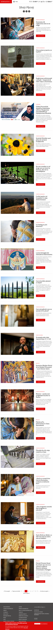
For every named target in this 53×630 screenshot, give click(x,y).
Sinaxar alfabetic (23, 614)
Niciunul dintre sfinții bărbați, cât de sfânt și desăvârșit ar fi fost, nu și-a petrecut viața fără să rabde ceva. (43, 542)
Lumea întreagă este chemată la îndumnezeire (44, 253)
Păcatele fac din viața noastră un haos (43, 451)
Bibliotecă (5, 614)
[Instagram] (43, 1)
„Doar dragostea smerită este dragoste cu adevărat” (44, 508)
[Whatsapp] (26, 11)
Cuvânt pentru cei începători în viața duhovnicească (41, 198)
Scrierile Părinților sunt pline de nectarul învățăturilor (43, 139)
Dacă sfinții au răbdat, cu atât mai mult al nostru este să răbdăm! (44, 536)
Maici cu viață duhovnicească (25, 610)
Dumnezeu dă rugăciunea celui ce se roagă (43, 23)
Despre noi (36, 610)
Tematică (21, 612)
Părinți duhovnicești (23, 608)
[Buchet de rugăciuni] (36, 1)
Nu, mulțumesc (44, 623)
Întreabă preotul (7, 615)
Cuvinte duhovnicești (40, 19)
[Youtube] (41, 1)
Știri (4, 619)
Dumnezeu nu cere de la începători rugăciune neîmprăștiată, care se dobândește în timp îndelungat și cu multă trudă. (43, 29)
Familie (5, 610)
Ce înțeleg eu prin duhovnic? (41, 225)
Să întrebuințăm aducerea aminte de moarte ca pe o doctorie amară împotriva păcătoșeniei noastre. (43, 314)
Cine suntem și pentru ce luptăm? (44, 51)
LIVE (31, 1)
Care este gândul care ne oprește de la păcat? (44, 310)
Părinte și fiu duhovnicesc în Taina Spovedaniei (42, 423)
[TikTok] (45, 1)
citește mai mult (41, 35)
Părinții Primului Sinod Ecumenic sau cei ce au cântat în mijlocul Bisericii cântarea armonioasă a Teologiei (43, 566)
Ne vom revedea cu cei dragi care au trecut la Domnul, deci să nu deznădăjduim (43, 169)
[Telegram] (50, 1)
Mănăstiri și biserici (23, 615)
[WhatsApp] (46, 1)
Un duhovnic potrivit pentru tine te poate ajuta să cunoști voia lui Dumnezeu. (43, 487)
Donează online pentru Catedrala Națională (41, 614)
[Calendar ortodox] (33, 1)
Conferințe (38, 104)
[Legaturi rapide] (51, 1)
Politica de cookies (38, 612)
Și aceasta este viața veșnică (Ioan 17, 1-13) (43, 338)
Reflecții (38, 363)
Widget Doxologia (23, 619)
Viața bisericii (6, 606)
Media (4, 617)
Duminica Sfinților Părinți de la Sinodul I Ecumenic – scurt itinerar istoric (44, 367)
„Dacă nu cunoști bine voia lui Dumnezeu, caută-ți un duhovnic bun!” (43, 481)
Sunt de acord (37, 623)
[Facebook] (39, 1)
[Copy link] (29, 11)
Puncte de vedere (39, 335)
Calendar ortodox (23, 617)
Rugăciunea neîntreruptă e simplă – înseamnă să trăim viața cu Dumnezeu (44, 79)
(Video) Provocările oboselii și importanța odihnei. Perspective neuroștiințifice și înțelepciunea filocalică (43, 110)
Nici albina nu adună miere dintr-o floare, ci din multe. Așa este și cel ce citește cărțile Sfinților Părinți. (43, 145)
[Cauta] (38, 1)
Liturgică (5, 612)
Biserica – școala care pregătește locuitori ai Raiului (43, 395)
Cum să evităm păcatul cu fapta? (43, 281)
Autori (20, 606)
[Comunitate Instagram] (48, 1)
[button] (15, 1)
